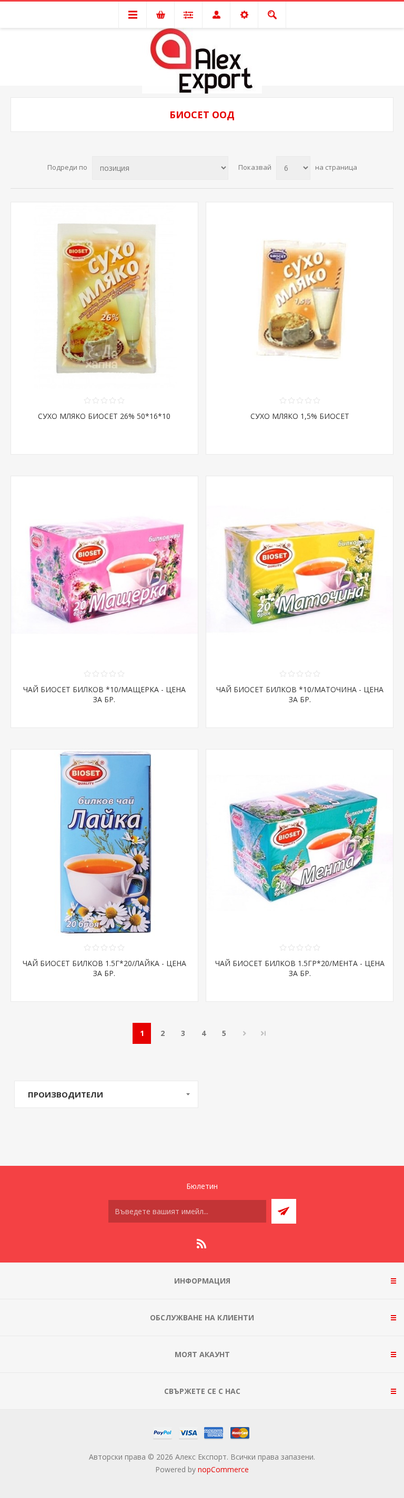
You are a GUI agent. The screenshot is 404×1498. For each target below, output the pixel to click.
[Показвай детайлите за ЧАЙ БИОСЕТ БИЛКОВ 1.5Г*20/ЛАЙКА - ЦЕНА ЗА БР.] (104, 843)
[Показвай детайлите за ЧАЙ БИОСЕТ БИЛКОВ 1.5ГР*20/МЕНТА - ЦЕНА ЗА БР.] (299, 843)
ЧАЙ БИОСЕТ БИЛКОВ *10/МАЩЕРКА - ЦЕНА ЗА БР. (104, 694)
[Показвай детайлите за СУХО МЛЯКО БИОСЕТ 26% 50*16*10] (104, 295)
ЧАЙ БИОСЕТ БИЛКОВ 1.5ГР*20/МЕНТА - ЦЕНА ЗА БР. (300, 968)
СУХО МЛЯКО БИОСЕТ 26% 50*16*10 (104, 416)
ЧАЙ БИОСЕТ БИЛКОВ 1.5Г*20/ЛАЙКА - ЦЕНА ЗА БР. (104, 968)
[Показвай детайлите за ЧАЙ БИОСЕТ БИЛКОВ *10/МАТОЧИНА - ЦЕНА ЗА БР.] (299, 569)
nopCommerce (223, 1469)
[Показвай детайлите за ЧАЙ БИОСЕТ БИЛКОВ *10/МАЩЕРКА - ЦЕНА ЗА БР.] (104, 569)
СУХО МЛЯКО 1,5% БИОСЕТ (299, 416)
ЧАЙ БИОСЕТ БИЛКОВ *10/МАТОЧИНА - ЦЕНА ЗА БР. (299, 694)
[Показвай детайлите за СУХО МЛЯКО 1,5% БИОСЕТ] (299, 295)
